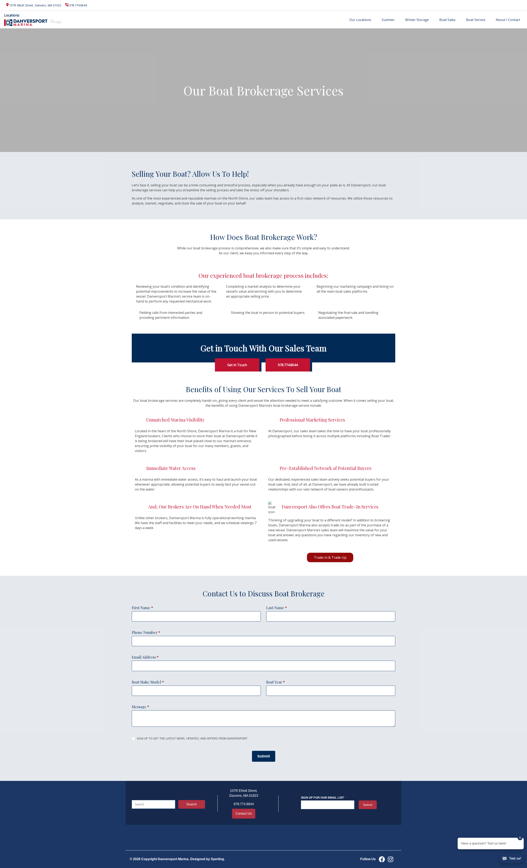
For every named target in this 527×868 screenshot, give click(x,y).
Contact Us (244, 813)
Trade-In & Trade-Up (330, 557)
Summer (388, 20)
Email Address (145, 657)
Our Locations (360, 20)
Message (140, 706)
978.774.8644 (78, 5)
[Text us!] (511, 859)
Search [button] (191, 804)
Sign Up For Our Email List (323, 797)
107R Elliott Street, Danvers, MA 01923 (35, 5)
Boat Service (475, 20)
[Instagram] (390, 859)
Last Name (276, 607)
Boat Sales (447, 20)
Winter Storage (417, 20)
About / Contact (508, 20)
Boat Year (275, 682)
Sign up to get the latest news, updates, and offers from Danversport (191, 738)
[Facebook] (382, 859)
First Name (142, 607)
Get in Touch (237, 365)
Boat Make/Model (148, 682)
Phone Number (146, 632)
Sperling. (218, 859)
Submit (263, 756)
